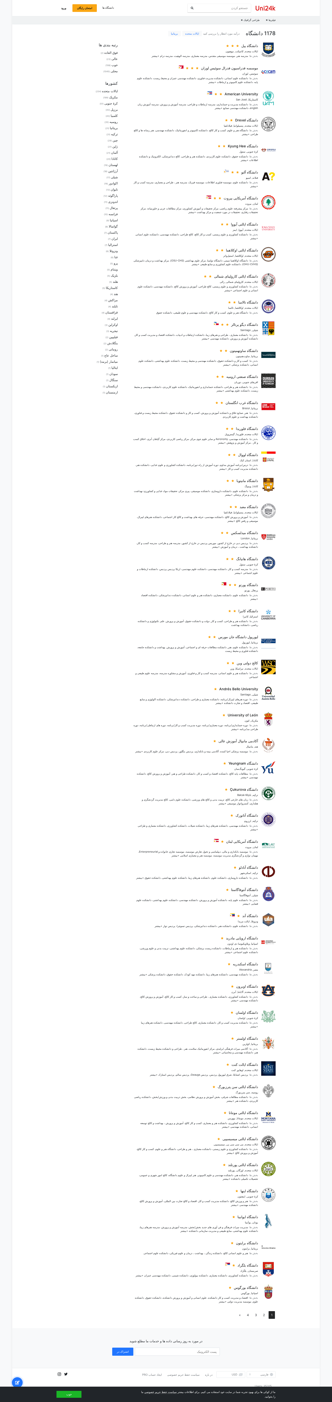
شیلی (255, 330)
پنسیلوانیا (238, 125)
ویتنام (114, 269)
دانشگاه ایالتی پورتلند (243, 1165)
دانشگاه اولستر (247, 1038)
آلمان (114, 152)
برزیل (114, 109)
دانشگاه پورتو (248, 585)
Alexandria (245, 969)
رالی (222, 281)
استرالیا (254, 616)
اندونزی (113, 202)
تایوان (114, 189)
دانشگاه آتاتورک (247, 815)
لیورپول (246, 642)
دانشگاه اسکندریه (245, 964)
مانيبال (249, 746)
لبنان (255, 203)
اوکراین (113, 325)
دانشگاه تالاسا (248, 302)
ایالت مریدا (244, 921)
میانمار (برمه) (109, 361)
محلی (114, 71)
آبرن (233, 991)
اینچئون (241, 1196)
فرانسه (113, 214)
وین (232, 668)
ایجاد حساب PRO (152, 1374)
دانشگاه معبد (249, 507)
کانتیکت (239, 51)
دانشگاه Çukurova (244, 789)
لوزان (245, 73)
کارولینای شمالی (234, 281)
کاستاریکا (253, 99)
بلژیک (114, 275)
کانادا (255, 460)
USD (234, 1374)
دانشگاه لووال (248, 455)
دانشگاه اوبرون (247, 986)
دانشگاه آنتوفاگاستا (244, 890)
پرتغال (254, 590)
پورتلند (231, 1170)
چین (115, 140)
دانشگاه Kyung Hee (243, 146)
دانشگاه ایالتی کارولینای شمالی (236, 276)
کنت (233, 1070)
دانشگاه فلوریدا (247, 429)
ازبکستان (112, 386)
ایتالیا (114, 368)
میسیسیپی (219, 1144)
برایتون (246, 1248)
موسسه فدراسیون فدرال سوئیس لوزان (229, 68)
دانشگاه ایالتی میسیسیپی (240, 1139)
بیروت (248, 203)
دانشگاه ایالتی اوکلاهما (242, 250)
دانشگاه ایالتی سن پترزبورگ (238, 1087)
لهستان (113, 165)
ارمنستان (112, 392)
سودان (113, 374)
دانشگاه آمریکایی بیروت (241, 198)
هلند (115, 282)
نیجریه (114, 331)
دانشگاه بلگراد (247, 1265)
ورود (63, 8)
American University (241, 94)
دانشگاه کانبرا (248, 611)
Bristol (246, 408)
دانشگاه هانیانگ (247, 559)
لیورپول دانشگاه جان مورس (238, 637)
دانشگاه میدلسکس (244, 533)
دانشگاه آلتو (249, 172)
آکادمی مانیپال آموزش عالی (238, 741)
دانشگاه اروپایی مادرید (242, 938)
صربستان (253, 1270)
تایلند (115, 306)
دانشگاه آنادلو (248, 867)
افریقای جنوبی (250, 382)
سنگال (113, 380)
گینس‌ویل (230, 434)
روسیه (254, 1092)
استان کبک (245, 460)
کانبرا (245, 616)
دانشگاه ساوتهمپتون (244, 351)
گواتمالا (113, 226)
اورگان (240, 1170)
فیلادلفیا (228, 125)
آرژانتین (113, 171)
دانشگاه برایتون (247, 1243)
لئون (247, 720)
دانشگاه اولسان (247, 1012)
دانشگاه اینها (249, 1191)
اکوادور (113, 183)
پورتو (247, 590)
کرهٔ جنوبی (252, 151)
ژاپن (115, 146)
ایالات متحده (192, 33)
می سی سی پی (234, 1144)
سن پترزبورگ (243, 1092)
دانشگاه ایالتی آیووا (244, 224)
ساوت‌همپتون (243, 356)
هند (256, 746)
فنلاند (255, 177)
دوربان (237, 382)
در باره (208, 1374)
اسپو (248, 177)
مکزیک (254, 720)
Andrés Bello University (238, 689)
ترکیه (255, 794)
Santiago (245, 330)
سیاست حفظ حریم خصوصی (183, 1374)
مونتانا (240, 1118)
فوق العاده (111, 53)
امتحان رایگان (84, 8)
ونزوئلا (254, 921)
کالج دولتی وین (247, 663)
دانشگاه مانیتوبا (247, 481)
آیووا (241, 229)
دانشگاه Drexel (246, 120)
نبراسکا (239, 668)
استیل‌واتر (228, 255)
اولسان (241, 1018)
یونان (255, 1222)
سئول (242, 151)
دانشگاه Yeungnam (243, 763)
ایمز (235, 229)
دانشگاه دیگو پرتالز (244, 325)
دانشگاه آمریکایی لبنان (242, 842)
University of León (243, 715)
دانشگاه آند (250, 916)
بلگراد (243, 1270)
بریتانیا (174, 33)
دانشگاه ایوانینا (247, 1217)
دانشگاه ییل (249, 46)
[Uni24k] (266, 8)
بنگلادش (112, 343)
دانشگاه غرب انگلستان (242, 403)
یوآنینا (248, 1222)
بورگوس (245, 1293)
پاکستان (113, 232)
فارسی (264, 1374)
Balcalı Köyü (244, 794)
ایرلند (114, 318)
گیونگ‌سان (239, 768)
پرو (116, 263)
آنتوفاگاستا (245, 895)
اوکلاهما (239, 255)
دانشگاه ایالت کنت (245, 1065)
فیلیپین (113, 337)
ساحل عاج (111, 355)
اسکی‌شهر (245, 872)
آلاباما (240, 991)
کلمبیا (114, 116)
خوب (114, 65)
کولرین (246, 1043)
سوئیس (254, 73)
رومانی (113, 349)
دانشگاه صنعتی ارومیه (242, 377)
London (245, 538)
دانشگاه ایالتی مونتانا (243, 1113)
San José (241, 99)
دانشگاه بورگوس (246, 1288)
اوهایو (240, 1070)
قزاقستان (111, 312)
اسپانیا (254, 943)
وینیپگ (248, 486)
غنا (116, 257)
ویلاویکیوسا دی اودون (238, 943)
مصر (255, 969)
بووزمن (231, 1118)
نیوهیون (230, 51)
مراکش (113, 300)
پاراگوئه (113, 195)
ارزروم (247, 820)
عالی (114, 59)
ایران (114, 239)
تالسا (231, 307)
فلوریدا (239, 434)
